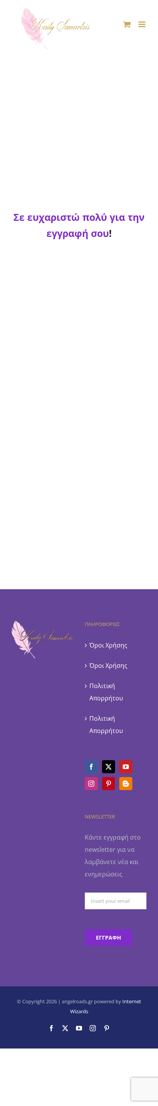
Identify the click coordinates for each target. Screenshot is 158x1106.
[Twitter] (108, 766)
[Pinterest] (108, 783)
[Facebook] (91, 766)
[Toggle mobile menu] (142, 24)
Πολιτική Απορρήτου (106, 692)
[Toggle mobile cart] (127, 24)
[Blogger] (125, 783)
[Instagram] (91, 783)
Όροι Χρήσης (108, 645)
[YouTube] (125, 766)
